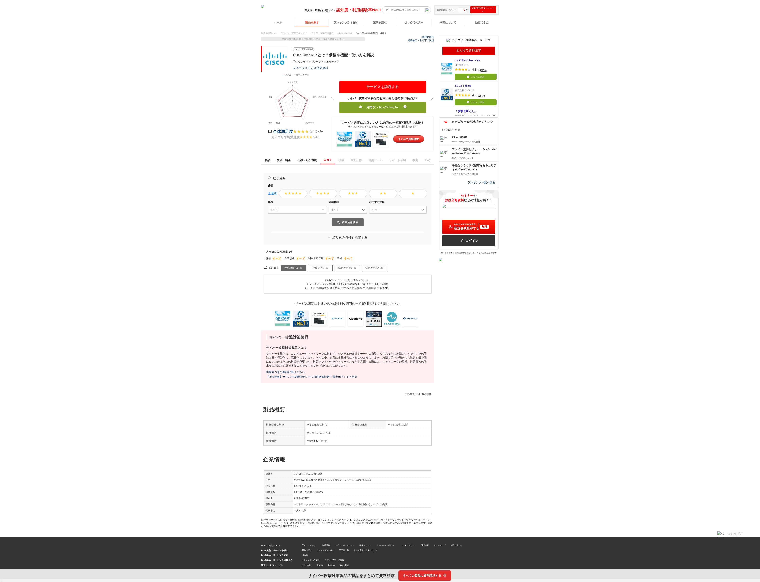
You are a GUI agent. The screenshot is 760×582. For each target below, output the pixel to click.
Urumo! (319, 565)
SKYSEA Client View (467, 60)
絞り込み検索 (350, 222)
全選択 (272, 193)
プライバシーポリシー (386, 545)
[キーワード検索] (427, 10)
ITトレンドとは (308, 545)
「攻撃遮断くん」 (466, 111)
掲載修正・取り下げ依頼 (421, 40)
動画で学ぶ (482, 22)
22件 (483, 96)
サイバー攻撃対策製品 (322, 33)
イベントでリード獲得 (334, 560)
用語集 (305, 555)
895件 (484, 70)
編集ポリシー (365, 545)
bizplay (331, 565)
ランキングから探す (345, 22)
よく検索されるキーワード (365, 550)
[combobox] (268, 209)
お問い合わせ (456, 545)
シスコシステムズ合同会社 (310, 68)
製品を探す (312, 22)
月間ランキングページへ (382, 107)
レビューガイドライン (345, 545)
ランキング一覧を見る (481, 182)
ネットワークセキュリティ (294, 33)
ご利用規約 (325, 545)
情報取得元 (428, 37)
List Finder (307, 565)
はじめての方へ (414, 22)
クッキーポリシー (408, 545)
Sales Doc (344, 565)
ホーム (278, 22)
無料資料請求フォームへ (483, 10)
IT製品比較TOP (268, 33)
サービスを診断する (383, 87)
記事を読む (380, 22)
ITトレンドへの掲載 (310, 560)
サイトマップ (440, 545)
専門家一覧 (344, 550)
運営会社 (425, 545)
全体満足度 (283, 131)
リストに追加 (477, 76)
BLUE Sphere (463, 85)
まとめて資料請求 (408, 139)
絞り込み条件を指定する (349, 237)
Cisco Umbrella (345, 33)
